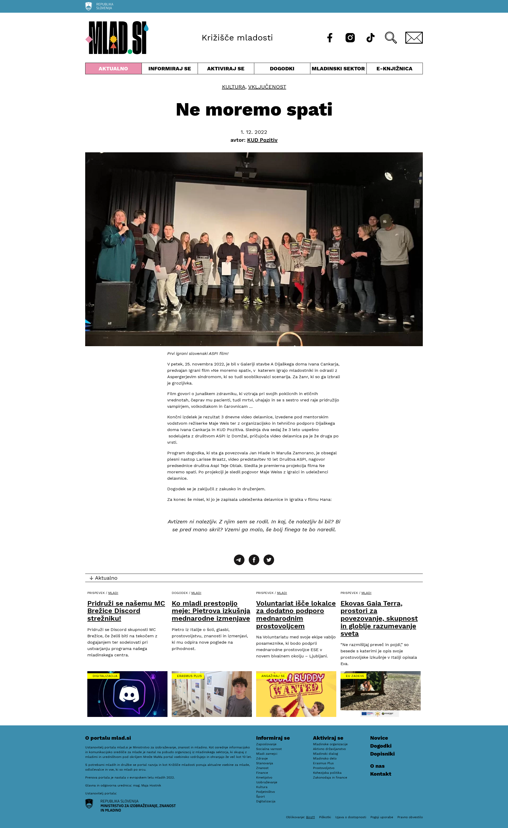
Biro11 (310, 817)
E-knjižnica (394, 68)
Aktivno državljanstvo (329, 749)
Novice (379, 738)
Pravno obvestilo (410, 817)
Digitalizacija (105, 676)
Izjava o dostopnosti (350, 817)
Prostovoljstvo (323, 768)
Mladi (113, 593)
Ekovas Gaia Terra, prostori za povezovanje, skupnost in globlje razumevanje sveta (379, 618)
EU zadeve (355, 676)
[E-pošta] (414, 38)
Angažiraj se (273, 676)
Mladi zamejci (266, 754)
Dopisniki (382, 754)
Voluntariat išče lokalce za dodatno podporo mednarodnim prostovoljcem (296, 614)
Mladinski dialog (325, 754)
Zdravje (262, 758)
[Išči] (391, 38)
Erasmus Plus (189, 676)
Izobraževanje (266, 782)
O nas (377, 766)
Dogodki (282, 68)
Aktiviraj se (226, 69)
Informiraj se (170, 69)
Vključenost (267, 87)
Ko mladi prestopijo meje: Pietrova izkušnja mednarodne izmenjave (211, 610)
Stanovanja (264, 763)
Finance (262, 773)
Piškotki (325, 817)
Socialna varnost (269, 749)
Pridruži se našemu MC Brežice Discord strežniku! (126, 610)
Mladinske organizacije (330, 744)
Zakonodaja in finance (330, 777)
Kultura (233, 87)
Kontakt (380, 774)
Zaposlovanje (266, 744)
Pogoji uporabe (381, 817)
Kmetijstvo (264, 777)
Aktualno (115, 69)
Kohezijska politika (327, 773)
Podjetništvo (265, 792)
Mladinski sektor (338, 69)
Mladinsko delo (325, 758)
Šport (260, 796)
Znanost (262, 768)
